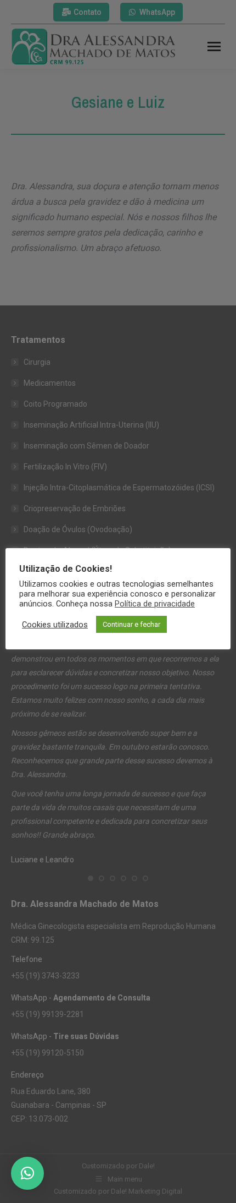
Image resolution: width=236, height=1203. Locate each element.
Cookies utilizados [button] (55, 625)
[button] (27, 1173)
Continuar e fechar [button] (131, 624)
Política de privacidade (155, 604)
